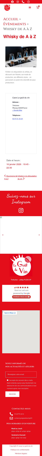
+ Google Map (17, 110)
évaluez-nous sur (20, 297)
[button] (30, 7)
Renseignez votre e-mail (15, 371)
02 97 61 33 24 (17, 119)
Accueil (10, 19)
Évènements (14, 24)
